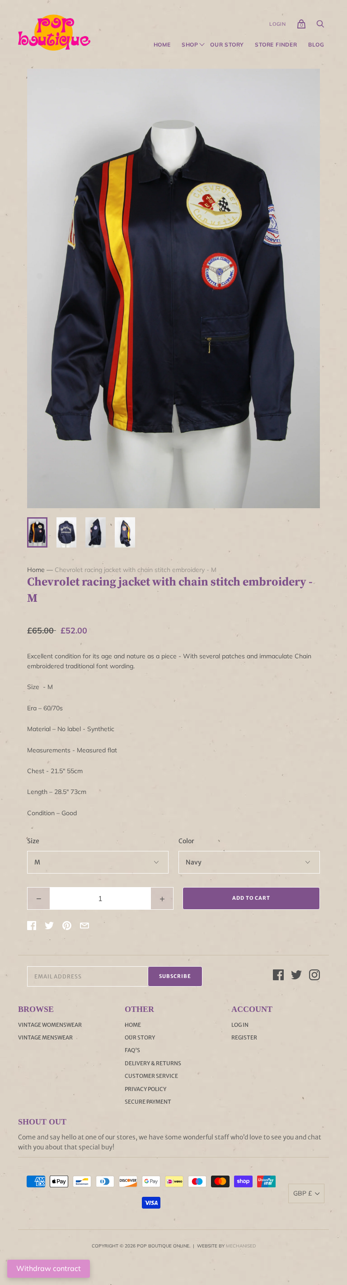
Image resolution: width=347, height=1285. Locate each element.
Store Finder (276, 45)
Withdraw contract (48, 1268)
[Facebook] (278, 976)
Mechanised (241, 1246)
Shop (190, 45)
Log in (240, 1024)
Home (162, 45)
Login (277, 24)
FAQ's (132, 1050)
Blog (316, 45)
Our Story (227, 45)
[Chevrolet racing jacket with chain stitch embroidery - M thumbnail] (37, 532)
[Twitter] (296, 976)
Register (244, 1037)
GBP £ (302, 1193)
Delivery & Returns (153, 1063)
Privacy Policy (145, 1089)
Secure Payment (148, 1101)
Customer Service (151, 1075)
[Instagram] (314, 976)
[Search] (320, 26)
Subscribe (175, 976)
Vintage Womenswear (50, 1024)
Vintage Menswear (45, 1037)
